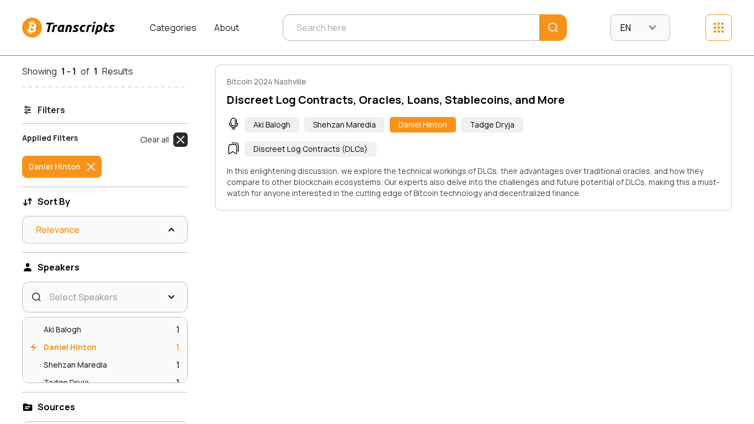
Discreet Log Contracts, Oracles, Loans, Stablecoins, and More (396, 99)
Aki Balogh (271, 124)
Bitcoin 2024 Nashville (266, 81)
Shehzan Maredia (344, 124)
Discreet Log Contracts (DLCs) (310, 149)
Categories (173, 28)
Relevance (57, 230)
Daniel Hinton (423, 124)
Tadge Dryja (492, 124)
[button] (164, 139)
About (226, 28)
